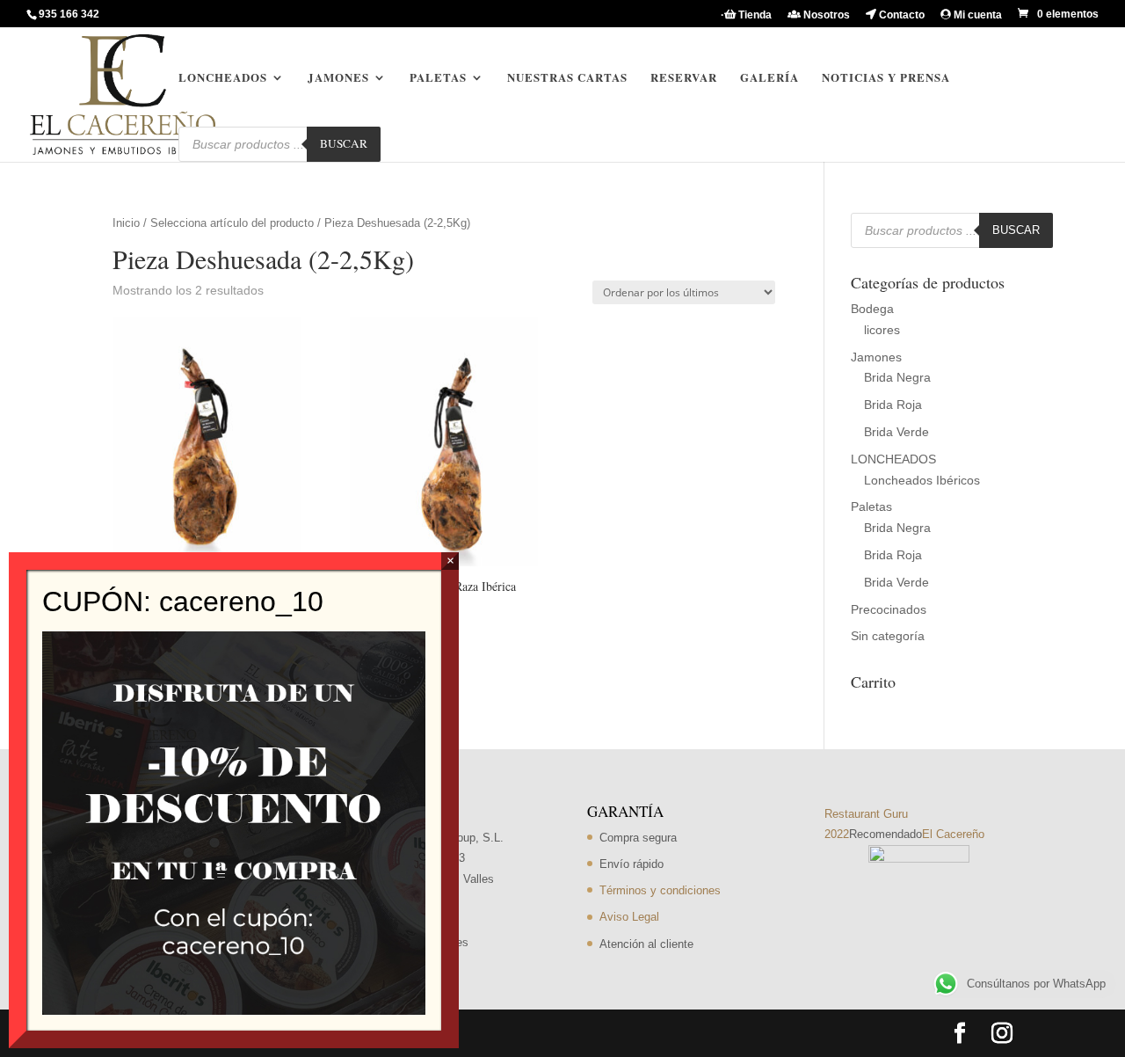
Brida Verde (896, 432)
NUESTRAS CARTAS (567, 78)
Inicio (126, 223)
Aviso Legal (629, 916)
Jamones (876, 357)
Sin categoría (888, 636)
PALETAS (438, 78)
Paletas (871, 506)
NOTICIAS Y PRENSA (886, 78)
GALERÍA (769, 78)
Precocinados (888, 609)
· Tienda (747, 15)
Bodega (872, 309)
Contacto (900, 15)
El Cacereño (953, 834)
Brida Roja (893, 404)
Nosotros (825, 15)
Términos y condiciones (660, 890)
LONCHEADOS (222, 78)
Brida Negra (897, 377)
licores (882, 330)
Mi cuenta (976, 15)
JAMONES (338, 78)
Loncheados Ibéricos (922, 480)
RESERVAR (683, 78)
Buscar (343, 143)
